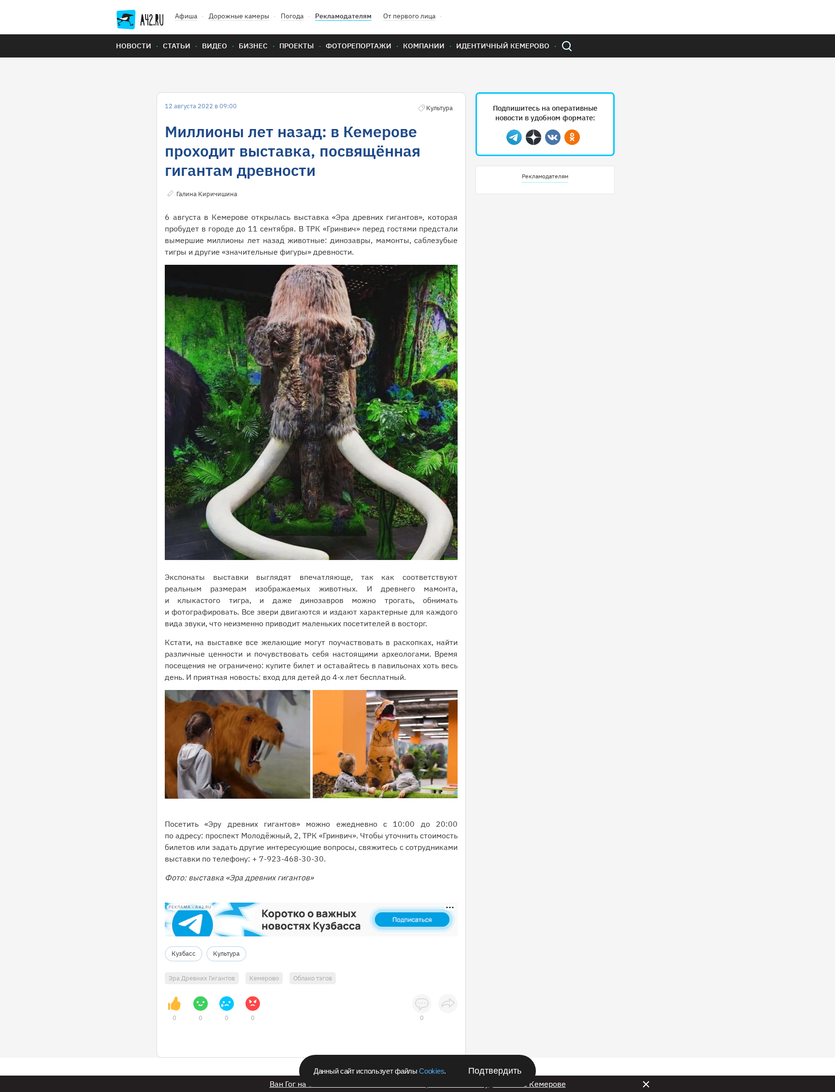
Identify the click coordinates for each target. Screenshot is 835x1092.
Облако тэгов (312, 978)
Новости (133, 45)
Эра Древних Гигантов (202, 978)
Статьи (176, 45)
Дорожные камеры (239, 16)
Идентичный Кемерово (502, 45)
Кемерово (264, 978)
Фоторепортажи (358, 45)
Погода (292, 16)
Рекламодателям (343, 16)
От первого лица (409, 16)
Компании (424, 45)
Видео (214, 45)
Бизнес (253, 45)
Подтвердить (494, 1071)
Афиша (186, 16)
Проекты (296, 45)
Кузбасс (184, 953)
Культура (226, 953)
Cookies (431, 1071)
